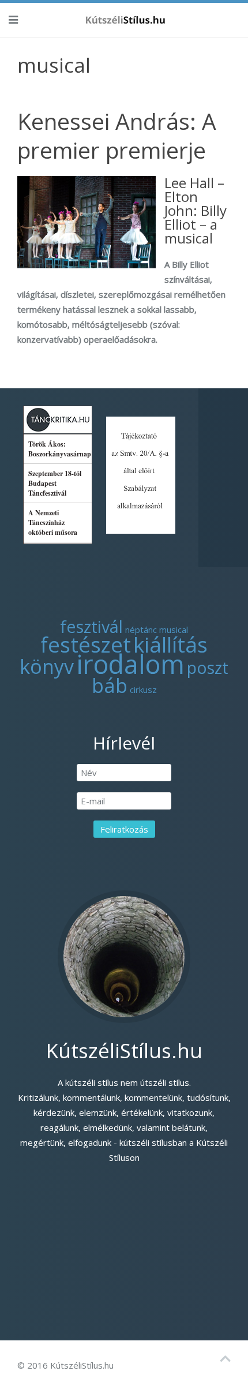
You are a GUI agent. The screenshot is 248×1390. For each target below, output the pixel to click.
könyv (47, 666)
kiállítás (170, 644)
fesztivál (91, 626)
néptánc (141, 629)
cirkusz (143, 689)
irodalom (130, 663)
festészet (85, 644)
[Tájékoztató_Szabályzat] (140, 473)
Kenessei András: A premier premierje (116, 135)
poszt (207, 667)
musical (173, 629)
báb (109, 685)
